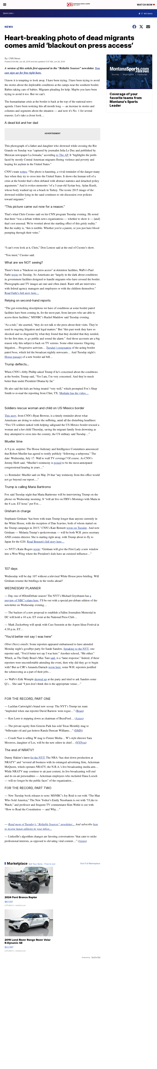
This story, (11, 415)
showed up (40, 679)
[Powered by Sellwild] (95, 957)
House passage (13, 357)
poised (57, 463)
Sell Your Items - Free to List (42, 864)
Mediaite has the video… (74, 393)
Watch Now (145, 4)
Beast (80, 711)
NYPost (81, 742)
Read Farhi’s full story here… (22, 293)
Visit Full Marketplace (90, 863)
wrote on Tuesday (76, 528)
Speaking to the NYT (76, 649)
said (52, 658)
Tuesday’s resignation (58, 347)
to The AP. (62, 155)
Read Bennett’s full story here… (45, 541)
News (9, 26)
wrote (14, 274)
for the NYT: (37, 757)
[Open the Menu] (4, 4)
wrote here (54, 667)
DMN (78, 730)
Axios (79, 718)
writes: (23, 171)
